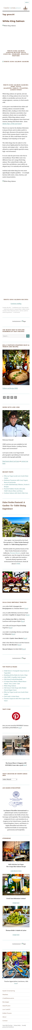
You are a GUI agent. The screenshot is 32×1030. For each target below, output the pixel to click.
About (4, 1017)
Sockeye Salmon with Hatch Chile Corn (16, 493)
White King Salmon (13, 21)
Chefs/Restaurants (16, 307)
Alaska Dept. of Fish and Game (11, 123)
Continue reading (16, 303)
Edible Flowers (7, 1013)
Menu (27, 2)
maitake (4, 310)
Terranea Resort (15, 553)
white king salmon (7, 312)
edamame (6, 309)
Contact (5, 1020)
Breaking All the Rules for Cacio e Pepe (16, 675)
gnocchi (12, 309)
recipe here (16, 903)
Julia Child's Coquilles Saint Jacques (15, 677)
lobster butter (25, 309)
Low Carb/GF (6, 1009)
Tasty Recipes (25, 307)
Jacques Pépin (18, 309)
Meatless (5, 994)
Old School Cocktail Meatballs (13, 679)
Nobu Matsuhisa (11, 310)
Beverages (5, 1002)
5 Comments (16, 312)
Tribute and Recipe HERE (10, 388)
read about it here (16, 871)
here (26, 608)
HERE (18, 563)
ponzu (17, 310)
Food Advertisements (16, 321)
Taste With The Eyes (7, 1025)
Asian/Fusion (6, 1005)
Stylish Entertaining (8, 991)
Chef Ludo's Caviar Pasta (11, 696)
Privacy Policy (17, 1025)
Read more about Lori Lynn (10, 461)
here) (28, 615)
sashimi (26, 310)
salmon (22, 310)
